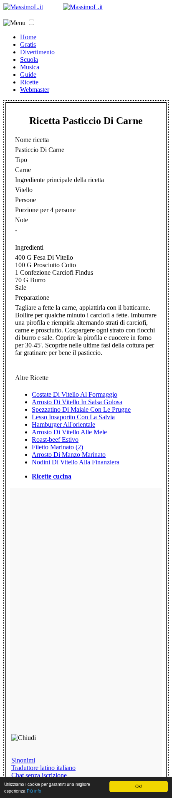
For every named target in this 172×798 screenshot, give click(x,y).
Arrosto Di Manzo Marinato (69, 454)
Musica (29, 67)
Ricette (29, 82)
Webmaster (34, 89)
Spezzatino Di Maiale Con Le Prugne (81, 409)
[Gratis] (83, 6)
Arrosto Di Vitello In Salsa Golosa (77, 401)
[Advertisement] (71, 614)
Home (28, 37)
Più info (34, 791)
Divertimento (37, 52)
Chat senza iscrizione (39, 775)
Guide (28, 74)
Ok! (138, 786)
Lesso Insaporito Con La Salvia (73, 417)
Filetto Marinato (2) (57, 447)
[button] (31, 22)
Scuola (29, 59)
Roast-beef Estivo (55, 439)
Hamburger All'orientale (63, 424)
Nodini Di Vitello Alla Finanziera (75, 462)
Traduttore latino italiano (43, 767)
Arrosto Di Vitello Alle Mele (69, 432)
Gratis (28, 44)
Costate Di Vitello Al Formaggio (74, 394)
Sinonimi (23, 760)
